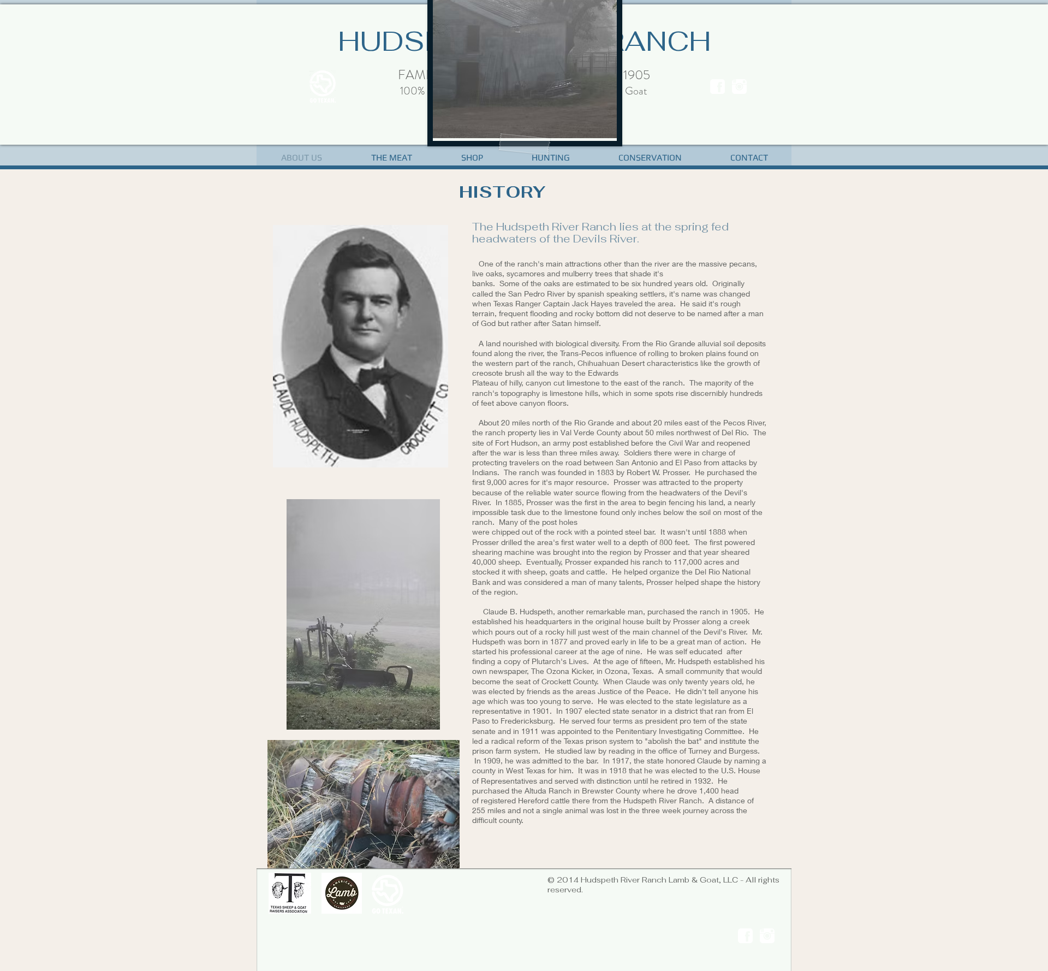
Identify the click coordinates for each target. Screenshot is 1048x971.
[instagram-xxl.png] (739, 86)
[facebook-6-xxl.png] (717, 86)
